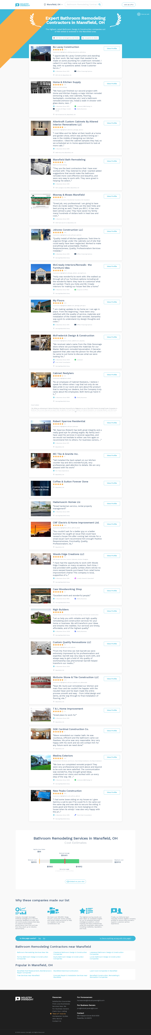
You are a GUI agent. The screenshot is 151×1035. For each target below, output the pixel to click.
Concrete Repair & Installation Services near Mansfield (70, 976)
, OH (49, 965)
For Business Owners (60, 1009)
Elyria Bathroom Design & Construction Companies (68, 958)
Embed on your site (77, 881)
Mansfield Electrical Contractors (65, 971)
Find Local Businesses (61, 1004)
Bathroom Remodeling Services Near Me (32, 952)
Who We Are (57, 1019)
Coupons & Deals (91, 38)
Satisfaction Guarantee (61, 1001)
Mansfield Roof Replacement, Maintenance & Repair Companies (34, 972)
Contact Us (56, 1021)
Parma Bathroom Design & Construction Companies (32, 958)
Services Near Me (59, 1006)
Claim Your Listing (59, 1011)
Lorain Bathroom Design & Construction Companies (105, 958)
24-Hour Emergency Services (67, 38)
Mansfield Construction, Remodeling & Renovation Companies (104, 976)
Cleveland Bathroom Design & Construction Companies (70, 953)
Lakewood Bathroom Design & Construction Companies (106, 953)
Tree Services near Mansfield (28, 975)
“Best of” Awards (59, 1014)
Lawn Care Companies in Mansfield (103, 971)
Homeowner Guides (60, 1016)
